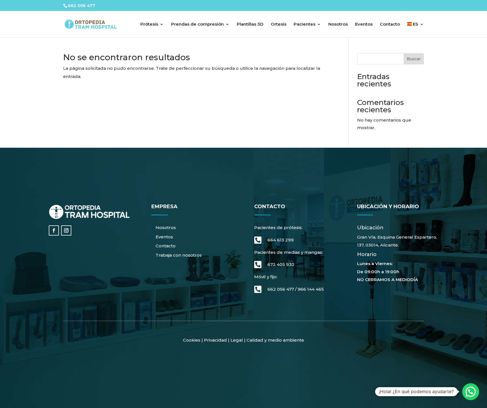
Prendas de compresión (197, 24)
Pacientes (304, 24)
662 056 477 (280, 289)
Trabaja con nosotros (179, 255)
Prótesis (149, 24)
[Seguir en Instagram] (66, 230)
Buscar (414, 58)
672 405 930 (280, 264)
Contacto (390, 24)
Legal (236, 340)
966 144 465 (311, 289)
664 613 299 (280, 240)
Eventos (364, 24)
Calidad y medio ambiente (275, 340)
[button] (470, 391)
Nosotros (338, 24)
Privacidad (215, 340)
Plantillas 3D (250, 24)
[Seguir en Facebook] (54, 230)
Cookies (191, 340)
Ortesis (278, 24)
